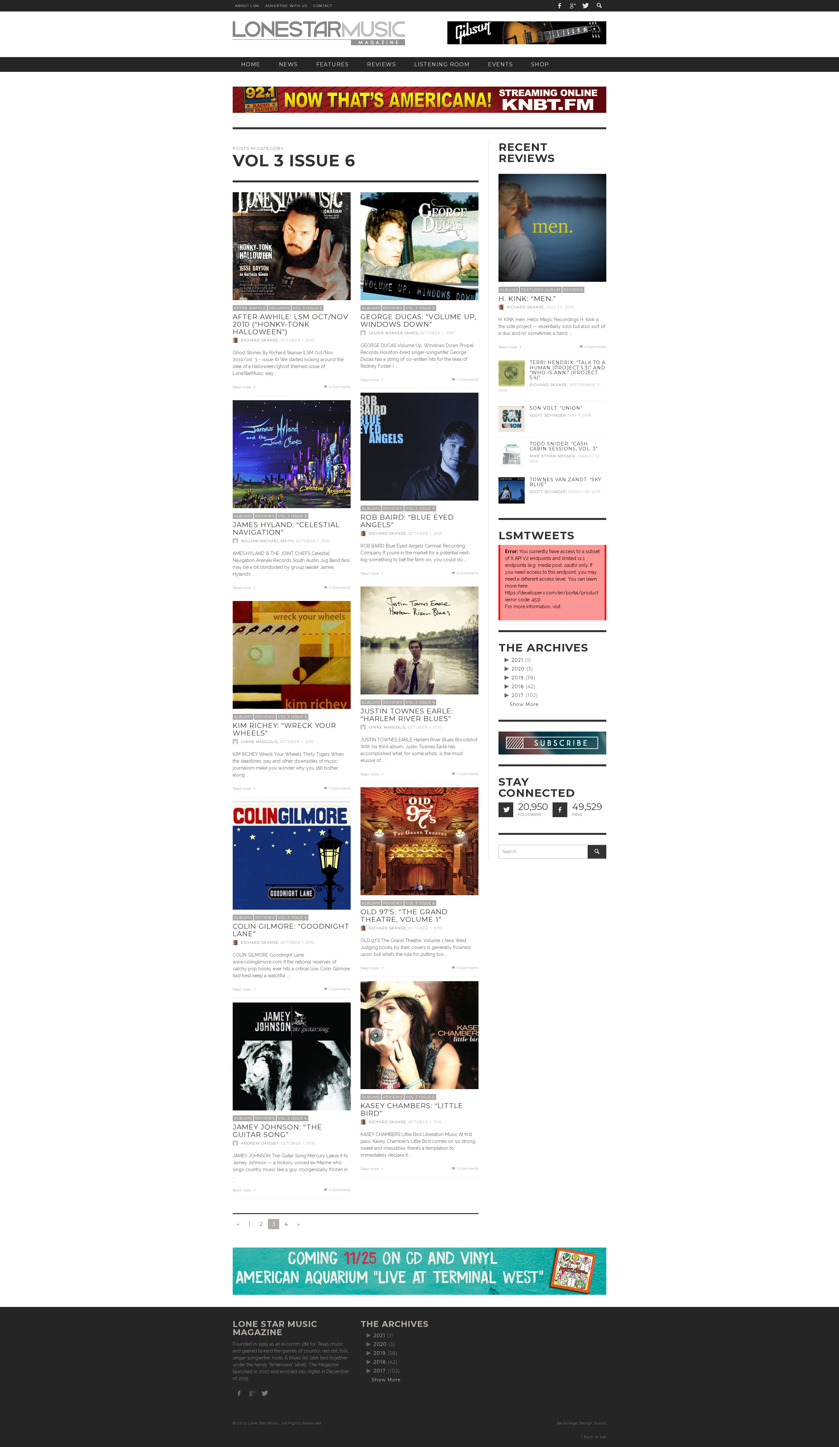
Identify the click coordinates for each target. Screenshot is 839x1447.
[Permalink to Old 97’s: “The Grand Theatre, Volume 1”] (419, 845)
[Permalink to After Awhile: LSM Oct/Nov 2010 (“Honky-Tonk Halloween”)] (292, 250)
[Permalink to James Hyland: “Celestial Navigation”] (292, 458)
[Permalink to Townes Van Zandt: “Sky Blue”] (511, 490)
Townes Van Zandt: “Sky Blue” (565, 482)
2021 (517, 660)
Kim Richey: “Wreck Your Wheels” (284, 729)
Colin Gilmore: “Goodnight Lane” (291, 930)
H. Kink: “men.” (527, 299)
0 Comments (339, 387)
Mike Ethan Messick (553, 456)
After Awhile (250, 308)
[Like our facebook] (560, 809)
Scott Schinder (548, 415)
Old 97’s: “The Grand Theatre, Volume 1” (404, 915)
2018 (518, 687)
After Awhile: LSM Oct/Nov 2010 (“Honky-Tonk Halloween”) (290, 324)
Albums (371, 308)
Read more (242, 387)
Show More (524, 704)
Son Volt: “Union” (556, 408)
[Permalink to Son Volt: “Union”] (511, 418)
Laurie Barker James (393, 333)
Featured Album (540, 289)
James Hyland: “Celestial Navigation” (286, 528)
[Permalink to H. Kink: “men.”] (552, 227)
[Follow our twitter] (505, 809)
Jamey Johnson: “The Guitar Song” (277, 1131)
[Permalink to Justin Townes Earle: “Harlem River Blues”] (419, 645)
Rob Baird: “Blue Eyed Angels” (407, 521)
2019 (518, 678)
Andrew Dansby (260, 1143)
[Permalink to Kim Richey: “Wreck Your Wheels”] (292, 659)
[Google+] (572, 5)
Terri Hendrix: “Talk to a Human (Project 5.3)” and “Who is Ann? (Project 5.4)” (568, 370)
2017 (518, 695)
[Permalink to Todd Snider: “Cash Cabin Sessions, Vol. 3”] (511, 454)
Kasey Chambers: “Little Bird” (412, 1109)
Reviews (392, 308)
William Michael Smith (267, 541)
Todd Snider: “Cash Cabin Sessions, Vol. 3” (564, 446)
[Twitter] (585, 5)
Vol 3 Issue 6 (307, 308)
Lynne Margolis (387, 727)
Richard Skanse (259, 340)
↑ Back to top (593, 1437)
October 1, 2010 (297, 340)
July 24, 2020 (560, 307)
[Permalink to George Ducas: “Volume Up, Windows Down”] (419, 250)
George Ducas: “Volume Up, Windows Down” (418, 320)
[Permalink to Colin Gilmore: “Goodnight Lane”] (292, 860)
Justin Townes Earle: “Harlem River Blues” (407, 715)
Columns (279, 308)
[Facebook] (560, 5)
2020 (518, 669)
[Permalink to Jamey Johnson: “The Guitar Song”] (292, 1061)
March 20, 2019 (584, 491)
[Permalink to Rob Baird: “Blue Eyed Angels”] (419, 451)
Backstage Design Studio (581, 1423)
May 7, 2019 (579, 415)
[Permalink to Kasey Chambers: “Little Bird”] (419, 1039)
